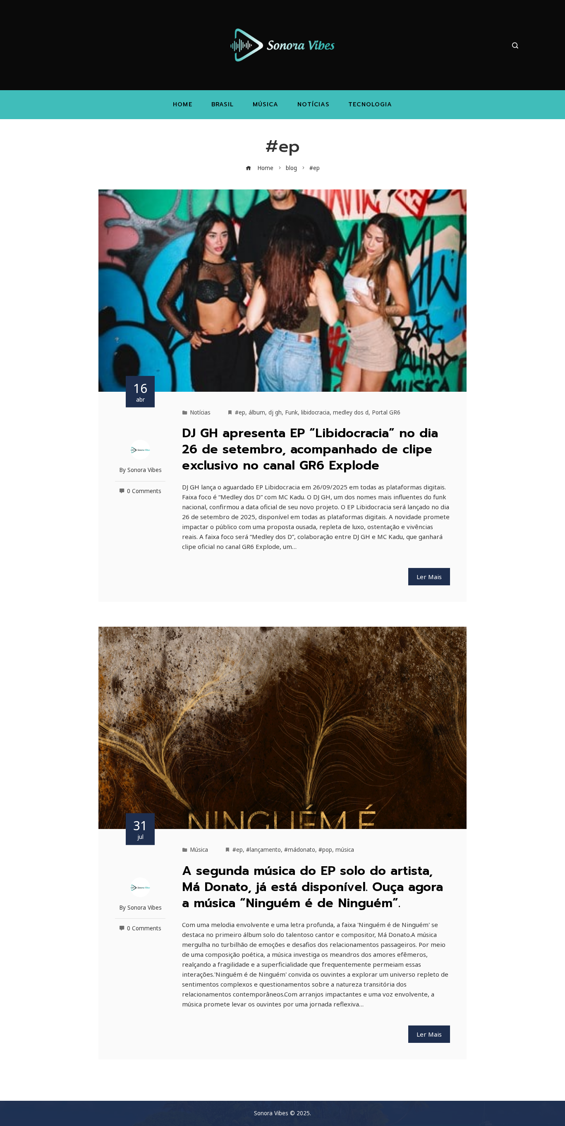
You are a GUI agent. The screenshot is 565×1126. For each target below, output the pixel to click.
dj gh (275, 412)
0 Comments (144, 491)
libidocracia (315, 412)
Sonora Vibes (144, 470)
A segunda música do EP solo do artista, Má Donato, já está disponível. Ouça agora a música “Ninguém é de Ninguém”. (312, 887)
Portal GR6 (386, 412)
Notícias (200, 412)
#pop (325, 849)
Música (199, 849)
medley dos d (351, 412)
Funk (291, 412)
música (344, 849)
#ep (240, 412)
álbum (257, 412)
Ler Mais (429, 577)
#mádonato (299, 849)
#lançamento (263, 849)
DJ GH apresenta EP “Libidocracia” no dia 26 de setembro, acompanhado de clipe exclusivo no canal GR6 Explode (310, 449)
